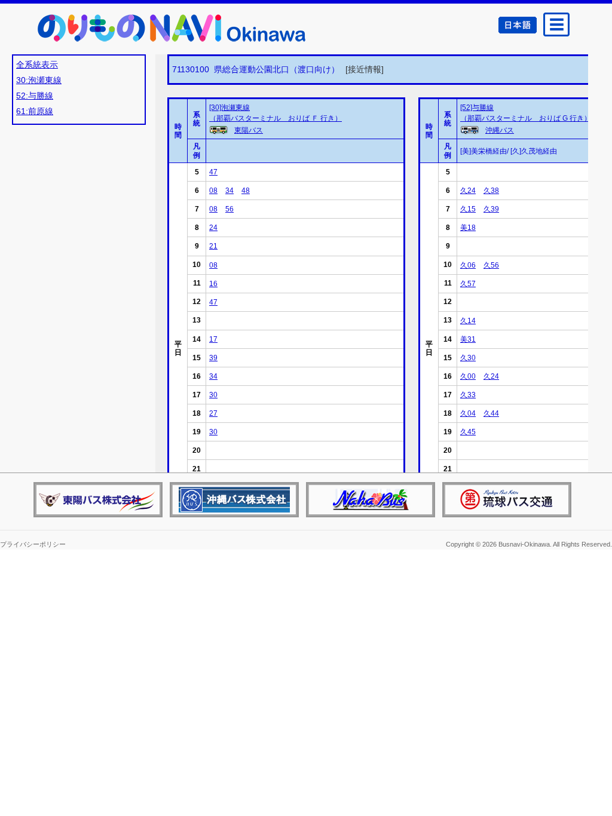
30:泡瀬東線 (39, 80)
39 (213, 358)
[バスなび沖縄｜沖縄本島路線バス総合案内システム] (170, 27)
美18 (468, 227)
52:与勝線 (34, 95)
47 (213, 172)
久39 (491, 209)
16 (213, 284)
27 (213, 413)
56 (229, 209)
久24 (468, 190)
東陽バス (248, 130)
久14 (468, 321)
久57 (468, 284)
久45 (468, 432)
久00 (468, 376)
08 (213, 190)
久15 (468, 209)
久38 (491, 190)
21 (213, 246)
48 (245, 190)
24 (213, 227)
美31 (468, 339)
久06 (468, 265)
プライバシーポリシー (33, 544)
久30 (468, 358)
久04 (468, 413)
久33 (468, 395)
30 (213, 395)
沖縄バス (499, 130)
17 (213, 339)
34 (229, 190)
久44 (491, 413)
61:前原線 (34, 111)
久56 (491, 265)
